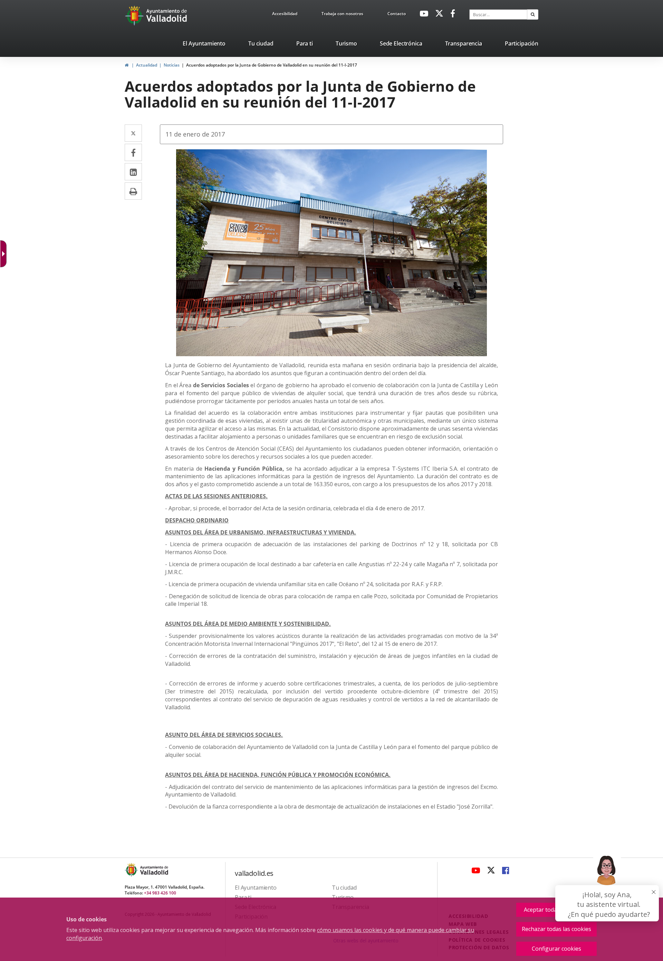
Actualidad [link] (146, 65)
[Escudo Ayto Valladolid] (132, 870)
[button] (532, 14)
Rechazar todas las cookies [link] (556, 929)
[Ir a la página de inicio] (135, 15)
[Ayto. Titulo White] (167, 15)
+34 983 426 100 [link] (160, 893)
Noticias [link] (172, 65)
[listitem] (204, 45)
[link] (5, 254)
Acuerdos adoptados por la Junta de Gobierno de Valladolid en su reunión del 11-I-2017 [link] (271, 65)
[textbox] (498, 14)
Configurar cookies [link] (556, 948)
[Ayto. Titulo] (153, 870)
